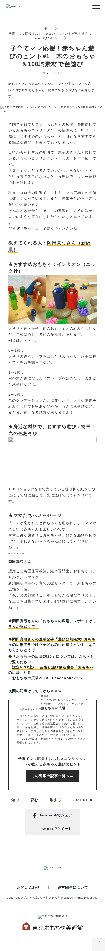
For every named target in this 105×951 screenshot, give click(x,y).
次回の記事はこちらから (29, 691)
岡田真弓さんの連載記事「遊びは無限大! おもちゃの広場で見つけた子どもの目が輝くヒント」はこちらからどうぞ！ (52, 644)
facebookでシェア (56, 815)
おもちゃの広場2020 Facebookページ (47, 678)
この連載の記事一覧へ (50, 776)
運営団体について (73, 887)
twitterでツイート (56, 829)
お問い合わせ (28, 887)
